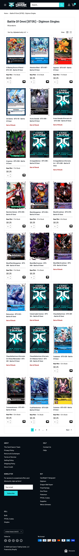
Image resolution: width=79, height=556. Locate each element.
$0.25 (8, 78)
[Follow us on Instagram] (13, 540)
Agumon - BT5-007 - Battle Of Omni (62, 69)
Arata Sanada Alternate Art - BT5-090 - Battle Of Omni (62, 119)
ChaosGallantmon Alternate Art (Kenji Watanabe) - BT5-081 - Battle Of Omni (15, 358)
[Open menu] (5, 5)
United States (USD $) (11, 531)
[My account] (69, 5)
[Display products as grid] (67, 32)
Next (67, 430)
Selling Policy (9, 460)
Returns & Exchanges (12, 454)
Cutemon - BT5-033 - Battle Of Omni (62, 408)
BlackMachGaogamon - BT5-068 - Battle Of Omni (15, 264)
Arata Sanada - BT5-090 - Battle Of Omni (38, 120)
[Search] (61, 5)
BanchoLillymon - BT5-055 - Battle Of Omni (15, 213)
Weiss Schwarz (45, 504)
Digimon (43, 481)
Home (6, 13)
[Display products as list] (71, 32)
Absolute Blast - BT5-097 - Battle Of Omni (39, 69)
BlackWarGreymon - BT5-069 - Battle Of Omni (38, 264)
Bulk (5, 515)
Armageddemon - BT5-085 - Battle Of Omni (39, 162)
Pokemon (43, 494)
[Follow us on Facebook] (5, 540)
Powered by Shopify (10, 549)
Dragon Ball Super (46, 484)
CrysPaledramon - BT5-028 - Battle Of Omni (39, 409)
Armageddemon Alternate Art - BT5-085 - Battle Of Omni (62, 163)
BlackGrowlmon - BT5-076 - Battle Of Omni (62, 213)
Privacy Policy (9, 450)
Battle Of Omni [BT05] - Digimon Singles (23, 13)
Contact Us (47, 447)
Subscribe (11, 493)
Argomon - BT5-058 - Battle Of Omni (15, 162)
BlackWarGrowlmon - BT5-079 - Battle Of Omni (62, 264)
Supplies (43, 501)
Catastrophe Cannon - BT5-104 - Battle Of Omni (39, 315)
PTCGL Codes (45, 498)
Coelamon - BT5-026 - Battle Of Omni (63, 357)
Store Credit (8, 467)
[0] (73, 5)
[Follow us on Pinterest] (17, 540)
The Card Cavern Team (12, 447)
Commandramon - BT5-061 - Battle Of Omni (15, 408)
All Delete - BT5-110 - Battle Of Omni (15, 120)
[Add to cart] (24, 82)
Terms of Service (10, 457)
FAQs (45, 450)
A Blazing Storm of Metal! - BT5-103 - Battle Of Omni (15, 69)
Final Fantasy (44, 488)
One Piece (43, 491)
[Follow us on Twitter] (9, 540)
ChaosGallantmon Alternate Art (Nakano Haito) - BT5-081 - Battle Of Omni (39, 358)
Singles (6, 522)
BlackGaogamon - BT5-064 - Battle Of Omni (39, 213)
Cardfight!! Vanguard (47, 478)
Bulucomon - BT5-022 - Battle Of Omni (14, 315)
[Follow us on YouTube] (21, 540)
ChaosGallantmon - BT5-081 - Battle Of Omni (62, 315)
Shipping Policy (9, 463)
